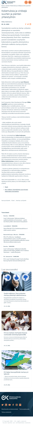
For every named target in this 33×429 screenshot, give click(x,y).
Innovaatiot (9, 256)
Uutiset (8, 5)
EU (4, 256)
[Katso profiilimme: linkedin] (6, 405)
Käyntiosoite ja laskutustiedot (10, 409)
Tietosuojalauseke (24, 409)
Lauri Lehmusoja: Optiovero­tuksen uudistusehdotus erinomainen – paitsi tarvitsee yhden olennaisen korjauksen (15, 219)
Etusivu (3, 5)
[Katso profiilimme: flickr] (20, 405)
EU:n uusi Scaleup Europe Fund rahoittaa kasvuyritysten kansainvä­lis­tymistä (16, 260)
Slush (6, 187)
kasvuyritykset (6, 200)
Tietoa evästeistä (6, 412)
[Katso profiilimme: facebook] (13, 405)
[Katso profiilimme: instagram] (16, 405)
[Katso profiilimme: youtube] (9, 405)
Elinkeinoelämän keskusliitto (8, 2)
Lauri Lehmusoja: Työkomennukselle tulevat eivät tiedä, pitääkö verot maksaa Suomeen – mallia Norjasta (16, 250)
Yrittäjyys (5, 273)
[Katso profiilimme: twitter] (2, 405)
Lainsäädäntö (7, 226)
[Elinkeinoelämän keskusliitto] (11, 397)
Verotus (6, 216)
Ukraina (16, 234)
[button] (26, 2)
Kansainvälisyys (8, 234)
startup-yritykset (21, 200)
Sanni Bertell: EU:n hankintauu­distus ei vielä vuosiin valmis (16, 229)
